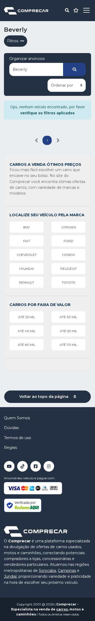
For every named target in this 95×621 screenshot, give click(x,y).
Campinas (67, 570)
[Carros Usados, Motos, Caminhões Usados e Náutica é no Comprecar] (26, 10)
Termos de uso (17, 437)
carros (62, 609)
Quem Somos (17, 418)
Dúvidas (11, 427)
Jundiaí (10, 576)
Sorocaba (47, 570)
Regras (10, 447)
